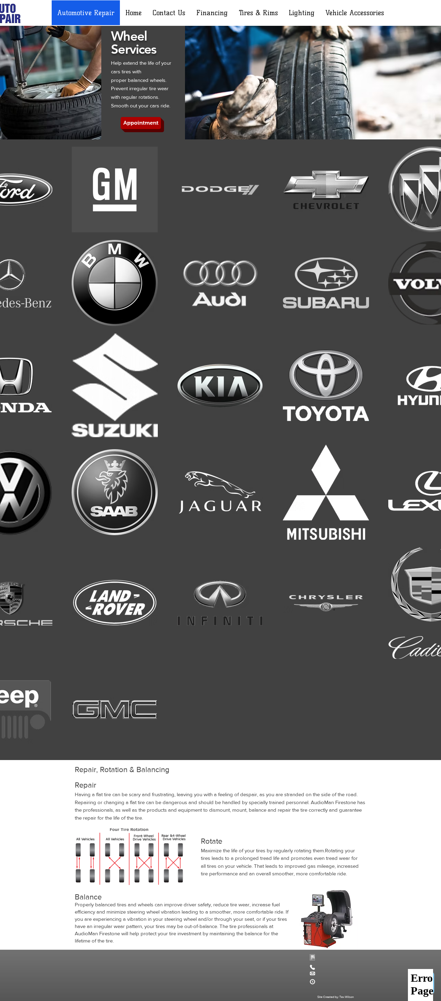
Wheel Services (133, 42)
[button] (141, 123)
